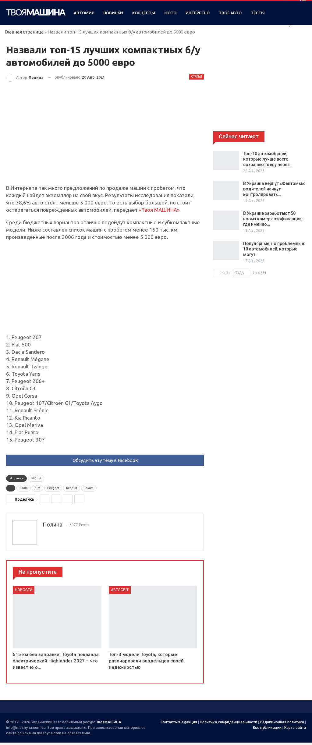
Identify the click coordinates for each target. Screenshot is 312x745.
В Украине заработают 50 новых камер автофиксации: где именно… (273, 219)
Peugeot (53, 488)
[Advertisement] (105, 139)
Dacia (24, 488)
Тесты (258, 13)
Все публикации (267, 727)
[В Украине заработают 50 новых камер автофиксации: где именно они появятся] (226, 220)
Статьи (196, 76)
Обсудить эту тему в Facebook (105, 460)
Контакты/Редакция (179, 722)
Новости (23, 590)
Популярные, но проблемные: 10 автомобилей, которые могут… (274, 249)
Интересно (198, 13)
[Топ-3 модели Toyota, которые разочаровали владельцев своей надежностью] (153, 617)
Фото (170, 13)
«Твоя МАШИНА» (159, 210)
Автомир (84, 13)
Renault (71, 488)
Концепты (143, 13)
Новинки (113, 13)
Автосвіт (120, 590)
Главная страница (24, 31)
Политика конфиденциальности (228, 722)
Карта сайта (295, 727)
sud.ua (36, 478)
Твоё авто (230, 13)
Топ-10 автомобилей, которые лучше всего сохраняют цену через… (267, 159)
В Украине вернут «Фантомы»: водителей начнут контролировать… (274, 189)
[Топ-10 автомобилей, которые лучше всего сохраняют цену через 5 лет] (226, 160)
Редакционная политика (282, 722)
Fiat (37, 488)
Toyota (89, 488)
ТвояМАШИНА (108, 722)
